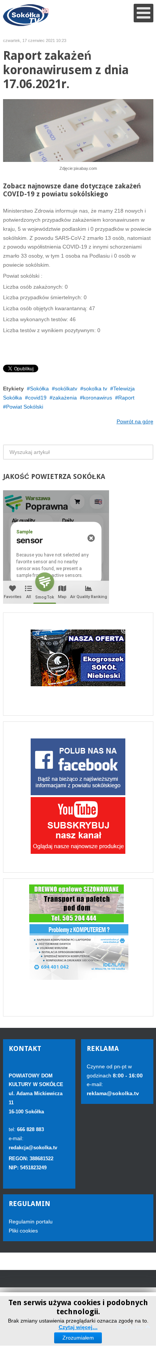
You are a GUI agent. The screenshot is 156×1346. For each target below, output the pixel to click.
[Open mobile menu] (143, 13)
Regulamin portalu (31, 1222)
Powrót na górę (135, 421)
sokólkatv (66, 388)
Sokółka (39, 388)
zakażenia (65, 398)
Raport (126, 398)
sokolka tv (95, 388)
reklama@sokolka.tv (113, 1093)
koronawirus (97, 398)
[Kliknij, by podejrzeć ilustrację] (78, 130)
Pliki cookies (23, 1231)
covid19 (37, 398)
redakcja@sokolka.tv (33, 1147)
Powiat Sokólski (24, 407)
